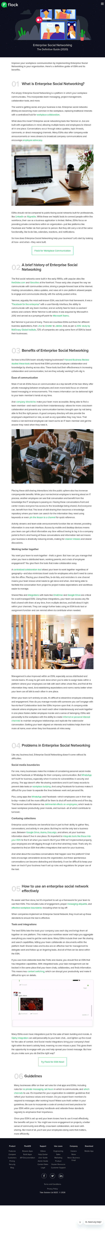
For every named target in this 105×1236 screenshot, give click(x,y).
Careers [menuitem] (74, 1151)
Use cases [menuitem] (58, 1146)
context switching (36, 971)
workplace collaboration (48, 114)
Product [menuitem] (12, 1146)
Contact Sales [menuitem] (43, 1164)
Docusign (52, 832)
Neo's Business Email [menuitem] (73, 1158)
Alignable (31, 216)
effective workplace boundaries (27, 907)
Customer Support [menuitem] (58, 1167)
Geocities (34, 282)
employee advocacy (32, 140)
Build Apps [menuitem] (27, 1154)
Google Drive (74, 595)
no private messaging (33, 1089)
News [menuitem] (73, 1154)
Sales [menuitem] (58, 1154)
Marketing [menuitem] (58, 1157)
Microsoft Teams (61, 315)
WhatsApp (87, 775)
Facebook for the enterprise (25, 304)
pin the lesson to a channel (43, 517)
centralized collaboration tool (27, 569)
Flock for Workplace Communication (52, 250)
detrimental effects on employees (61, 804)
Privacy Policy (52, 1188)
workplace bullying (41, 786)
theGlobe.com (18, 282)
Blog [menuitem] (12, 1167)
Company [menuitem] (74, 1146)
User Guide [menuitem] (43, 1157)
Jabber (58, 325)
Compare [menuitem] (12, 1154)
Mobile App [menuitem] (89, 1151)
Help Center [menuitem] (43, 1154)
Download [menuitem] (89, 1146)
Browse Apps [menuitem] (27, 1151)
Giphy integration (20, 1037)
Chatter (48, 325)
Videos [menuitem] (43, 1151)
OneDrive (58, 595)
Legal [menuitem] (43, 1167)
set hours (48, 1089)
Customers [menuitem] (12, 1157)
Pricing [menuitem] (12, 1161)
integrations (33, 595)
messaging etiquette (77, 903)
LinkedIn (19, 216)
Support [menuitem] (43, 1146)
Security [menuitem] (12, 1164)
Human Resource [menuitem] (58, 1164)
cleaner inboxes (72, 538)
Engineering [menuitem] (58, 1151)
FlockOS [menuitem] (27, 1146)
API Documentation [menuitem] (27, 1157)
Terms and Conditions (52, 1184)
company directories (26, 401)
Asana (43, 832)
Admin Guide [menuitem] (43, 1161)
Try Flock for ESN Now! (52, 1061)
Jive (40, 325)
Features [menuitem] (12, 1151)
